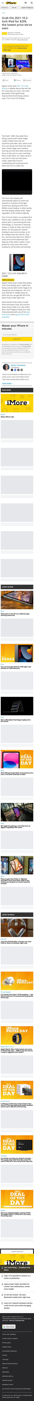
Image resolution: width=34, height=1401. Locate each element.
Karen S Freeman (15, 33)
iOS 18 (14, 7)
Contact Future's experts (10, 1338)
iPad (3, 13)
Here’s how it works (22, 39)
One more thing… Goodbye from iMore (17, 1269)
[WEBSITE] (18, 370)
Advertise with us (7, 1376)
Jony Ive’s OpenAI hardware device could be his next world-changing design (18, 1305)
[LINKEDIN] (15, 370)
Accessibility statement (9, 1351)
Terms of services (24, 344)
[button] (32, 3)
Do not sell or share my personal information (16, 1389)
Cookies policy (6, 1347)
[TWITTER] (12, 370)
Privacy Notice (27, 346)
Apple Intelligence (27, 7)
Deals (4, 33)
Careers (4, 1355)
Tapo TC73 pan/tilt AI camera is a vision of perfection (17, 1277)
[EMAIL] (22, 370)
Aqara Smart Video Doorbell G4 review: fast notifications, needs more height (17, 1286)
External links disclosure (10, 1363)
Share (6, 80)
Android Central (7, 1380)
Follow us (18, 80)
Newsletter (28, 80)
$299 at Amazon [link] (8, 280)
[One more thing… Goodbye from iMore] (17, 1263)
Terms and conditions (9, 1334)
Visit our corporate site (16, 1320)
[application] (17, 180)
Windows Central (7, 1384)
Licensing (5, 1359)
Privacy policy (6, 1343)
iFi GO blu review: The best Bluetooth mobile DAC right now (17, 1296)
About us (5, 1368)
